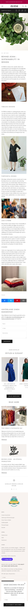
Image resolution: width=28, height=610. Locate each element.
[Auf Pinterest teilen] (17, 300)
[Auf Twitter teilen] (11, 300)
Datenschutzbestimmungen (7, 318)
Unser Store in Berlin (6, 520)
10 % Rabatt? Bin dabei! (14, 604)
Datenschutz (4, 535)
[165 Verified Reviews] (14, 507)
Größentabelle (4, 522)
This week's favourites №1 (11, 428)
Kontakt (3, 527)
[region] (14, 483)
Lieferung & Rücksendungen (7, 517)
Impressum (4, 540)
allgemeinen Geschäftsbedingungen (14, 317)
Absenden (7, 341)
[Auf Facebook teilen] (4, 300)
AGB (2, 537)
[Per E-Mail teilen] (23, 300)
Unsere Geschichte (5, 515)
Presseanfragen (4, 525)
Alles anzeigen (14, 396)
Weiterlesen (4, 439)
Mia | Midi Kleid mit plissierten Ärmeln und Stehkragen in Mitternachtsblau (10, 386)
